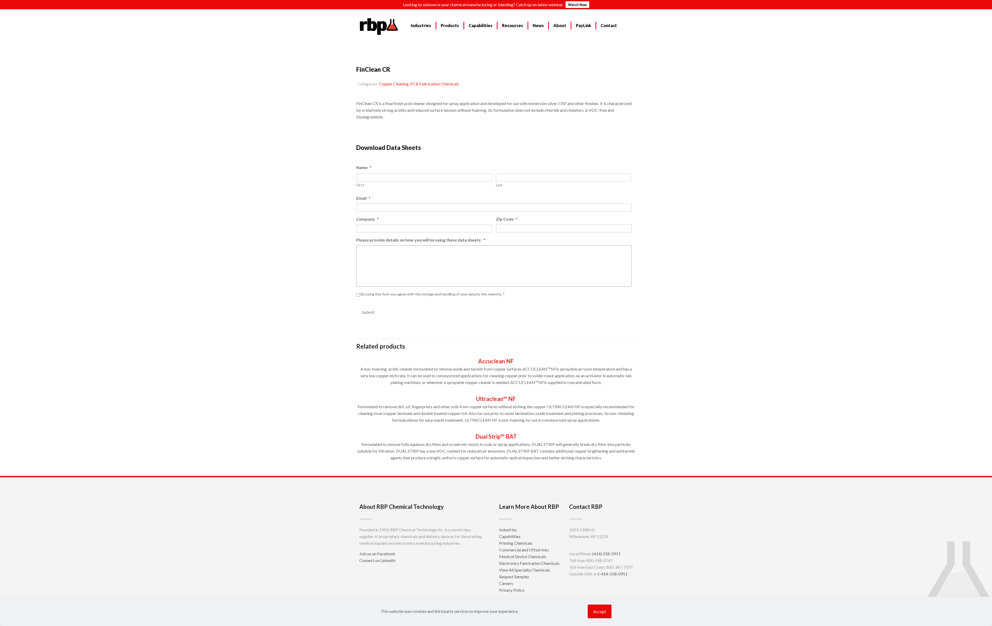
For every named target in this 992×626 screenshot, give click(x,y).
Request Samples (378, 129)
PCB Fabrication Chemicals (434, 83)
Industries (508, 529)
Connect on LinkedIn (377, 560)
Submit (368, 312)
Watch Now (577, 5)
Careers (506, 583)
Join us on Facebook (377, 553)
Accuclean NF (496, 361)
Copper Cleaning (394, 83)
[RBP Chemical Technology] (379, 26)
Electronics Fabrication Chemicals (529, 563)
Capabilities (510, 536)
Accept (599, 611)
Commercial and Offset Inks (524, 549)
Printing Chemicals (515, 543)
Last (499, 185)
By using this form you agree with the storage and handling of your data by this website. (433, 294)
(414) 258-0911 (606, 553)
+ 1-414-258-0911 (610, 573)
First (360, 185)
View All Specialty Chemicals (524, 569)
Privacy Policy (511, 590)
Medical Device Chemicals (522, 556)
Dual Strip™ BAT (496, 436)
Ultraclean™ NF (496, 398)
